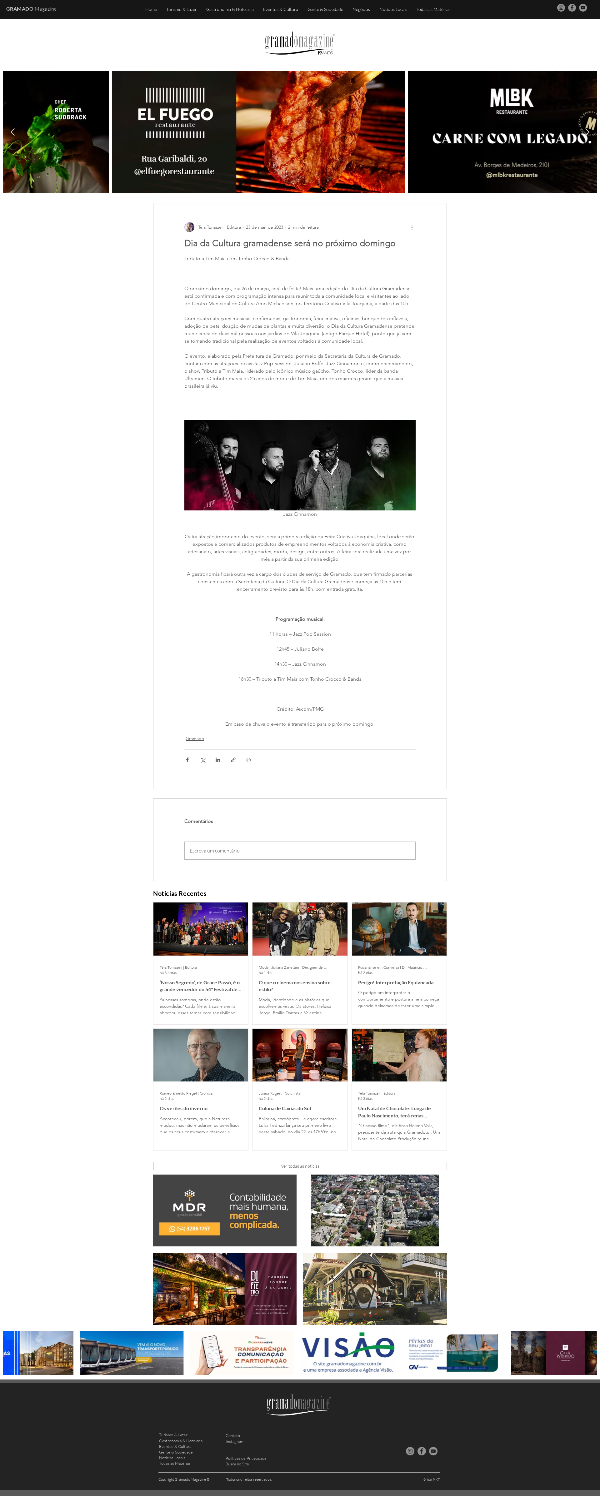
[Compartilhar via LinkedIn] (218, 760)
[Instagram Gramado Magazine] (561, 8)
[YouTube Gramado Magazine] (583, 8)
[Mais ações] (412, 227)
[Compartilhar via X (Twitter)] (203, 760)
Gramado (195, 738)
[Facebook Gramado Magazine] (572, 8)
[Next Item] (587, 132)
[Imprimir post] (249, 760)
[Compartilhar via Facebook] (187, 760)
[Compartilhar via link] (233, 760)
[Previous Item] (12, 132)
